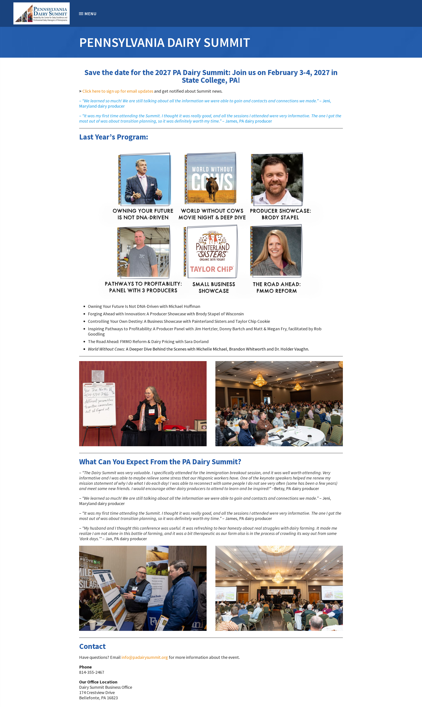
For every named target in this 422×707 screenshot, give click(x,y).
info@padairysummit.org (145, 657)
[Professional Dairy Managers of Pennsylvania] (41, 13)
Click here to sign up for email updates (117, 91)
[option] (41, 13)
